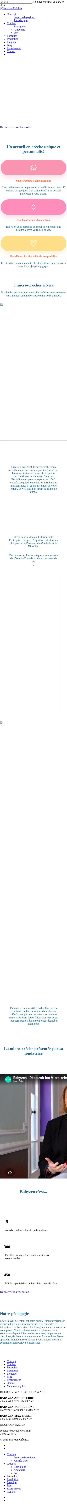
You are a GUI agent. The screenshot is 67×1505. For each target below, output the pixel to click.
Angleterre (19, 1469)
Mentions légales (16, 1386)
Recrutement (14, 1379)
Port (16, 1473)
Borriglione (20, 1466)
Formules (12, 1367)
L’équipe (11, 1373)
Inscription (12, 1370)
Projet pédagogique (24, 1457)
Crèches (11, 1364)
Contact (11, 1383)
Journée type (20, 1460)
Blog (9, 1376)
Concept (11, 1361)
